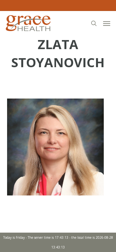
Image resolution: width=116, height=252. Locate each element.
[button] (106, 23)
